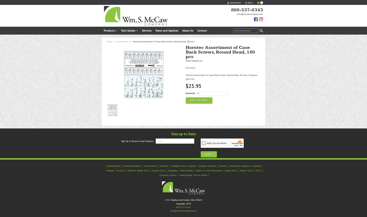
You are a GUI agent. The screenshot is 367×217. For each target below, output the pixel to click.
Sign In (250, 3)
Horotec (121, 170)
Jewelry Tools (158, 170)
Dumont (223, 165)
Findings (110, 170)
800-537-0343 (247, 10)
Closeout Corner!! (168, 175)
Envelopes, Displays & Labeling (245, 165)
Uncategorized (113, 165)
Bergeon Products (207, 165)
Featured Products (132, 165)
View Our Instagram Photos (261, 20)
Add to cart (199, 100)
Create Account (235, 3)
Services (147, 30)
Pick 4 (258, 170)
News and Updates (167, 30)
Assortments (122, 41)
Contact (202, 30)
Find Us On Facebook (256, 20)
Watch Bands (186, 170)
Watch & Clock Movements (209, 170)
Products (109, 30)
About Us (187, 30)
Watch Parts (231, 170)
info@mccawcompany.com (250, 14)
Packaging (172, 170)
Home (109, 41)
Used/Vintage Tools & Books (193, 175)
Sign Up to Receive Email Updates (137, 141)
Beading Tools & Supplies (184, 165)
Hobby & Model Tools (138, 170)
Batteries (164, 165)
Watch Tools (246, 170)
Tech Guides (128, 30)
